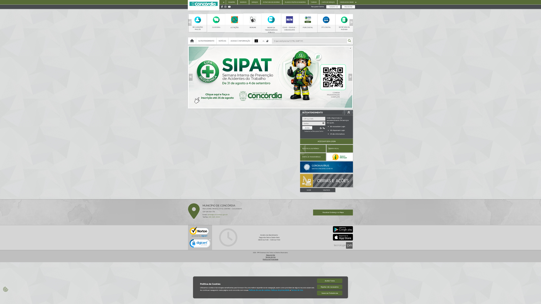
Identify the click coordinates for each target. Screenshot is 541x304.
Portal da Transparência (311, 157)
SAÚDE (309, 190)
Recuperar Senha (317, 6)
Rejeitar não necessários (330, 287)
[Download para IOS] (343, 237)
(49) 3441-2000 (214, 217)
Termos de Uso (271, 257)
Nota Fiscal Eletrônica (310, 148)
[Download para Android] (343, 229)
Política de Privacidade (270, 259)
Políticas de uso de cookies (259, 290)
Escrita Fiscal (334, 148)
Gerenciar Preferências (330, 293)
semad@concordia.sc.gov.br (217, 214)
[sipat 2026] (270, 77)
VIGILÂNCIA (326, 190)
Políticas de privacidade (280, 290)
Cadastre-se (333, 6)
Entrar (307, 128)
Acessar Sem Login (327, 141)
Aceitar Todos (330, 281)
